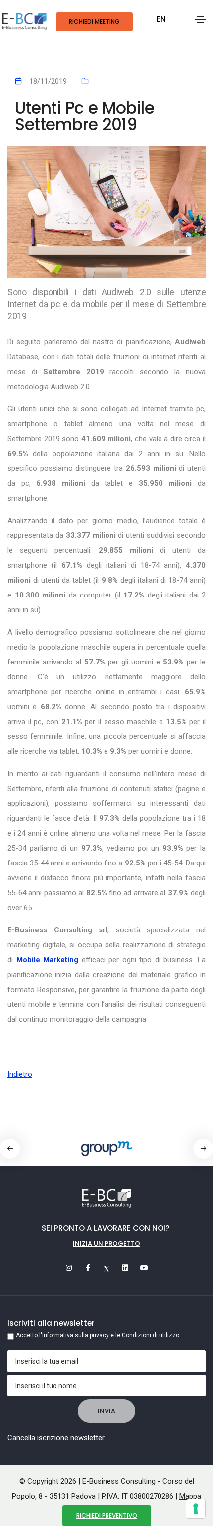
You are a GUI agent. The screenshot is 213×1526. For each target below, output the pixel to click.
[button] (203, 1149)
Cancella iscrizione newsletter (56, 1437)
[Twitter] (106, 1268)
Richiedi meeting (94, 21)
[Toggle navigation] (200, 19)
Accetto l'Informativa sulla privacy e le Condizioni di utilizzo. (98, 1335)
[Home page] (24, 22)
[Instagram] (68, 1268)
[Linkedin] (125, 1268)
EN (161, 19)
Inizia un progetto (106, 1243)
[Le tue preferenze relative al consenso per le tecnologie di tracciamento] (195, 1508)
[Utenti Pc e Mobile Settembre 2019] (106, 212)
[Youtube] (144, 1268)
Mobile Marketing (47, 959)
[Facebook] (87, 1268)
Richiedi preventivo (106, 1515)
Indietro (19, 1074)
